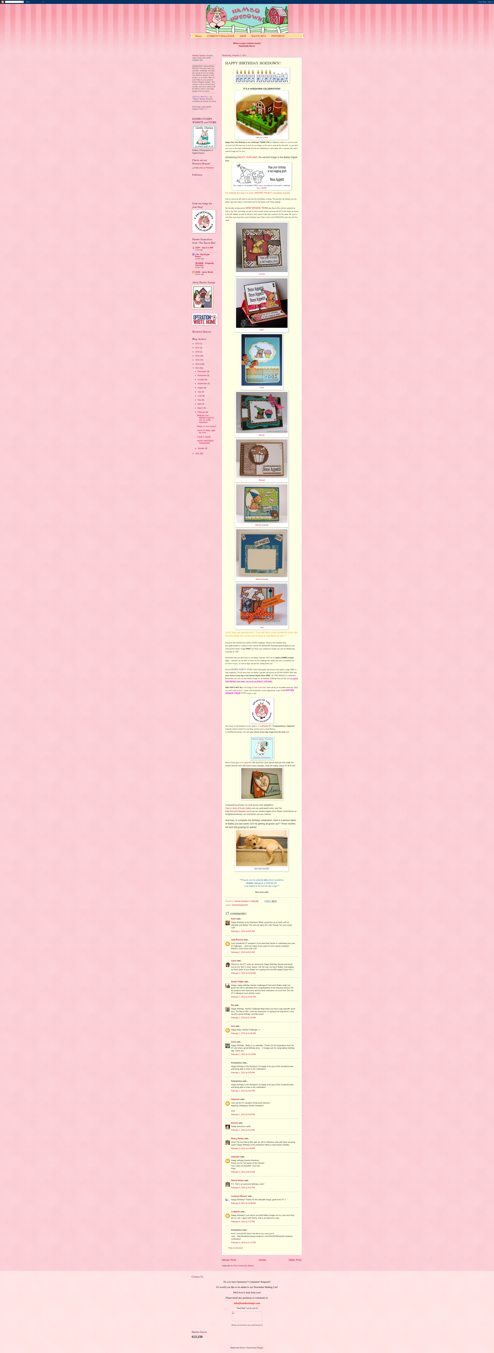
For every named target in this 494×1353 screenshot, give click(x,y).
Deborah (262, 480)
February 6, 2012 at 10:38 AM (243, 1203)
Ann (233, 1026)
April (200, 404)
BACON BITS (258, 36)
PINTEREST (278, 36)
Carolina (262, 274)
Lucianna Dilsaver (239, 1196)
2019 (197, 344)
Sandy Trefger (237, 982)
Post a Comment (235, 1248)
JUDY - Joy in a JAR (204, 248)
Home (198, 36)
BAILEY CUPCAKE (247, 157)
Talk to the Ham (231, 211)
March (201, 408)
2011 (197, 454)
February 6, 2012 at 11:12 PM (243, 1243)
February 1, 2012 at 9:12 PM (243, 1130)
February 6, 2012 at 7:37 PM (243, 1222)
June (200, 396)
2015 (197, 356)
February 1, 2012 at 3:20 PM (243, 1073)
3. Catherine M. (265, 726)
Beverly (262, 435)
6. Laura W (246, 762)
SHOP (243, 36)
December (202, 371)
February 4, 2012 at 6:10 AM (243, 1172)
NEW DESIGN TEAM (257, 208)
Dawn (262, 330)
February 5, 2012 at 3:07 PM (243, 1188)
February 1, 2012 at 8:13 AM (243, 952)
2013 (197, 364)
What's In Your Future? (206, 426)
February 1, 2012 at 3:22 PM (243, 1091)
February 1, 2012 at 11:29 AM (243, 1018)
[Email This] (265, 901)
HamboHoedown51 (240, 905)
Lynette (265, 137)
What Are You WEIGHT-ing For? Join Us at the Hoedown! (205, 418)
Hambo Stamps (199, 56)
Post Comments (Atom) (243, 1266)
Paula (262, 388)
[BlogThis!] (268, 901)
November (202, 375)
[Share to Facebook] (273, 901)
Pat (232, 1005)
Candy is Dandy (204, 437)
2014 (197, 360)
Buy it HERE (262, 188)
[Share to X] (270, 901)
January (201, 448)
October (201, 380)
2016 (197, 352)
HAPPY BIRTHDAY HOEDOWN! (205, 442)
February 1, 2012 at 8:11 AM (243, 931)
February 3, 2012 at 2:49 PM (243, 1148)
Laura (233, 961)
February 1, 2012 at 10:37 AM (243, 997)
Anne (233, 1042)
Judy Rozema (237, 940)
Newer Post (229, 1259)
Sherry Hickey (237, 1138)
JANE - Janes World (204, 272)
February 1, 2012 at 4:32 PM (243, 1114)
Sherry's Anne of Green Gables (238, 808)
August (201, 388)
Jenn (262, 627)
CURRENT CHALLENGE (220, 36)
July (200, 392)
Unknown (235, 1099)
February (202, 412)
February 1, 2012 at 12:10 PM (243, 1054)
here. (288, 732)
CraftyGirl (235, 1212)
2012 (197, 368)
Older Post (295, 1259)
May (200, 400)
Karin (233, 919)
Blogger (260, 1348)
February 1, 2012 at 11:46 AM (243, 1033)
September (202, 384)
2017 (197, 348)
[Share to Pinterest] (275, 901)
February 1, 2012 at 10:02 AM (243, 973)
